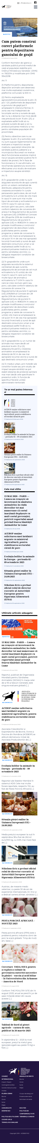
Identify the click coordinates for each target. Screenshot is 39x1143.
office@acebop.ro (26, 3)
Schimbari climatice (26, 1099)
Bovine (22, 1079)
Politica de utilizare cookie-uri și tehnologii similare (10, 1119)
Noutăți (7, 34)
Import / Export (6, 1082)
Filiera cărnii (7, 1093)
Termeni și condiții (27, 1116)
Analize (4, 1090)
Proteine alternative (26, 1096)
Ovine (21, 1082)
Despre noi (6, 1111)
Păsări (21, 1088)
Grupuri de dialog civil (26, 1093)
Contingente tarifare (8, 1085)
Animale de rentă (26, 1076)
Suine (21, 1085)
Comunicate (8, 702)
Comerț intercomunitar (9, 1088)
